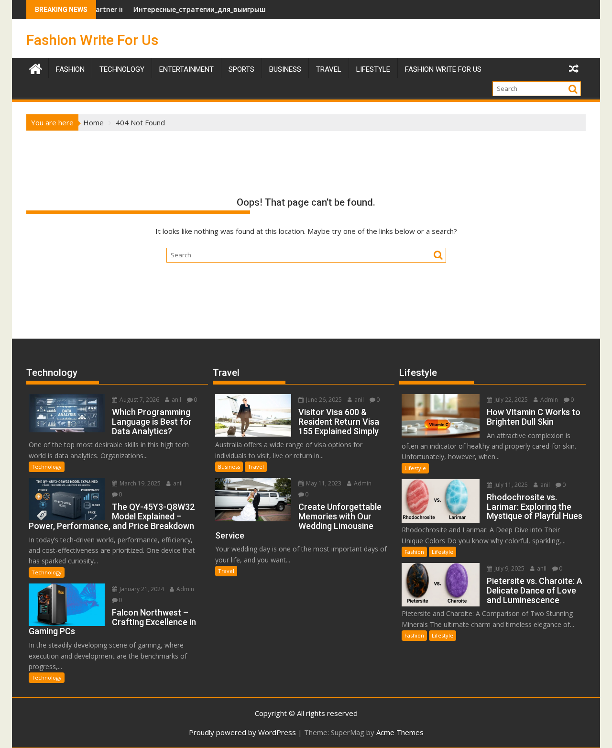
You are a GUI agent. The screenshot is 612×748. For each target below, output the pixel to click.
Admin (184, 589)
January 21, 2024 (141, 589)
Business (285, 69)
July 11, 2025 (510, 485)
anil (175, 400)
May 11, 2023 (323, 483)
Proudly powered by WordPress (242, 732)
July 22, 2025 (510, 400)
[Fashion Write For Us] (35, 67)
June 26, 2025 (323, 400)
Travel (256, 466)
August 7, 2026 (138, 400)
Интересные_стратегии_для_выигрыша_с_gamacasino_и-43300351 (226, 9)
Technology (121, 69)
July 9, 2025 (509, 568)
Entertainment (186, 69)
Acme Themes (400, 732)
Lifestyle (373, 69)
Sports (241, 69)
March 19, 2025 (139, 483)
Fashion (70, 69)
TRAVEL (328, 69)
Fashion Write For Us (92, 40)
